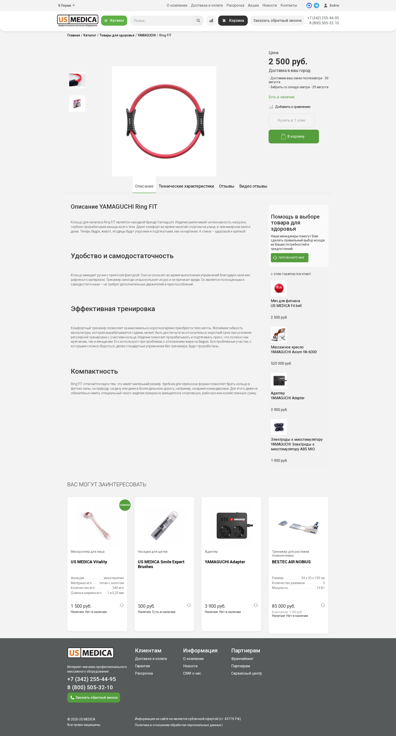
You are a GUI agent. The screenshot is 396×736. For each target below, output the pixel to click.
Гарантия (142, 666)
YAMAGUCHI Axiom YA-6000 (294, 349)
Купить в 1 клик (291, 120)
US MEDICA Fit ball (286, 303)
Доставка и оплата (207, 5)
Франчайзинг (242, 659)
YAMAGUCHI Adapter (288, 395)
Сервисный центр (246, 673)
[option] (77, 80)
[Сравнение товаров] (211, 21)
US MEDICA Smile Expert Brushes (161, 564)
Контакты (288, 5)
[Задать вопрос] (122, 605)
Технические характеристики (186, 186)
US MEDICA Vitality (89, 561)
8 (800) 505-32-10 (324, 23)
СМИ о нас (192, 673)
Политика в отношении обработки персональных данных (178, 725)
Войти (334, 5)
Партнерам (240, 666)
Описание (144, 186)
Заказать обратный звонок (277, 20)
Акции (253, 5)
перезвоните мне (291, 257)
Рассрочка (235, 5)
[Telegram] (316, 5)
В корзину (296, 136)
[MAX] (309, 5)
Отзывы (226, 186)
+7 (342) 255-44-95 (323, 18)
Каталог (117, 20)
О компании (177, 5)
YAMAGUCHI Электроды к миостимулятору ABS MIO (297, 444)
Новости (269, 5)
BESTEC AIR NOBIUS (291, 561)
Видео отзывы (253, 186)
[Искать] (198, 21)
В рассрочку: (287, 612)
